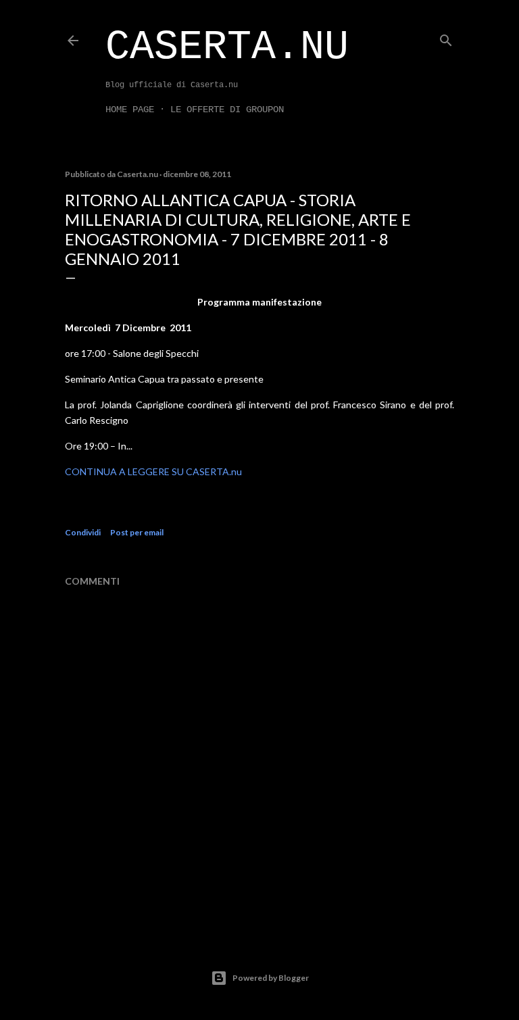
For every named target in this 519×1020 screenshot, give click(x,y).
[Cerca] (446, 37)
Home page (129, 109)
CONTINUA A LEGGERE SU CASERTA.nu (153, 471)
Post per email (137, 532)
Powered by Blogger (270, 978)
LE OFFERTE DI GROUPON (227, 109)
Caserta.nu (227, 47)
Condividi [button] (83, 532)
